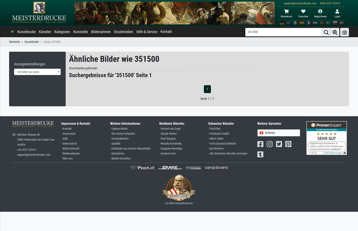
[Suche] (326, 32)
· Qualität (115, 143)
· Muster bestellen (120, 158)
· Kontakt (66, 128)
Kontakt (166, 32)
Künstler (45, 32)
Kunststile (80, 32)
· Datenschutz (69, 143)
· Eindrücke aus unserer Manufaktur (130, 148)
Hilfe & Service (146, 32)
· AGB (64, 138)
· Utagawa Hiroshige (170, 148)
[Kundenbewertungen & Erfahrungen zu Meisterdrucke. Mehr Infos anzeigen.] (326, 138)
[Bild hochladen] (344, 32)
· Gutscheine (117, 153)
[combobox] (279, 132)
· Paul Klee (214, 128)
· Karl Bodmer (216, 148)
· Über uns (67, 158)
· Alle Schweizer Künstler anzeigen (227, 153)
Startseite (14, 42)
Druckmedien (123, 32)
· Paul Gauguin (167, 138)
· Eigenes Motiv (119, 128)
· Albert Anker (216, 138)
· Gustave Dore (167, 153)
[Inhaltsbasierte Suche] (335, 32)
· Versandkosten (119, 138)
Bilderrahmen (101, 32)
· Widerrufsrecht (70, 148)
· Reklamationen (70, 153)
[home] (12, 32)
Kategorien (62, 32)
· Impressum (68, 133)
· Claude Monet (168, 133)
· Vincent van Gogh (170, 128)
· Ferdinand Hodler (218, 133)
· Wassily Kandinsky (170, 143)
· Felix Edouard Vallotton (222, 143)
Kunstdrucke (26, 32)
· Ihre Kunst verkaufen (122, 133)
